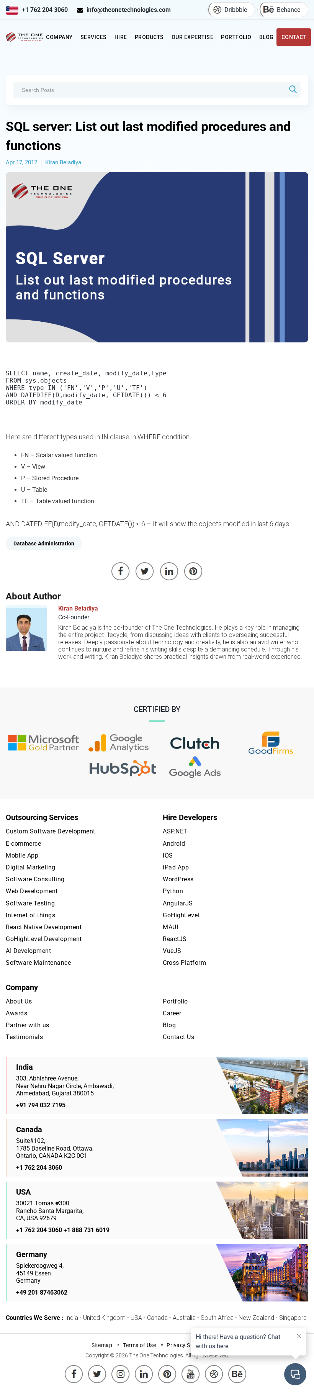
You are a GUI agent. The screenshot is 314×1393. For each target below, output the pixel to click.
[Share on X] (144, 571)
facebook (73, 1368)
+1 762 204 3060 (45, 9)
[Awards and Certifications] (43, 743)
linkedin (144, 1368)
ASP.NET (175, 831)
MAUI (170, 927)
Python (173, 891)
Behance (288, 9)
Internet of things (30, 915)
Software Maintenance (38, 962)
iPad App (176, 867)
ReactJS (175, 939)
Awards (16, 1013)
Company (59, 37)
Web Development (32, 891)
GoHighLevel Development (44, 939)
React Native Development (44, 927)
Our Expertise (193, 37)
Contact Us (178, 1037)
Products (149, 37)
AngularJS (178, 903)
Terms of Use (139, 1345)
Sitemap (102, 1345)
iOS (168, 855)
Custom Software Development (50, 831)
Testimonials (24, 1037)
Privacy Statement (190, 1345)
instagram (120, 1368)
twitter (97, 1368)
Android (174, 843)
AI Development (28, 950)
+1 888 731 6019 (87, 1230)
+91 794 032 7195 (40, 1105)
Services (93, 37)
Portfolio (236, 37)
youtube (190, 1368)
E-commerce (23, 843)
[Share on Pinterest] (193, 571)
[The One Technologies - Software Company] (25, 37)
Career (172, 1013)
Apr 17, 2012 (21, 162)
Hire (120, 37)
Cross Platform (184, 962)
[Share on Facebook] (120, 571)
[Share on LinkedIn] (169, 571)
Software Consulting (35, 879)
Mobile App (22, 855)
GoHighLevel (181, 915)
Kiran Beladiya (63, 162)
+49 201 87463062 (41, 1292)
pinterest (167, 1368)
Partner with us (27, 1025)
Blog (266, 37)
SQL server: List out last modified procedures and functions (148, 136)
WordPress (178, 879)
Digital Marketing (31, 867)
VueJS (172, 950)
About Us (19, 1001)
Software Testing (30, 903)
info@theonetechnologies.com (129, 9)
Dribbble (235, 9)
